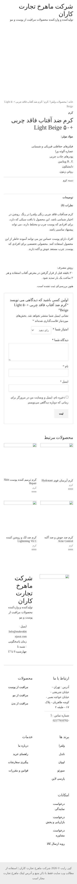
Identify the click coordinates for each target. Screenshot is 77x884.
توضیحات (68, 197)
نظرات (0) (67, 205)
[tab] (38, 197)
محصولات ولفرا (58, 101)
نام (65, 366)
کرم (46, 101)
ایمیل (64, 381)
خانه (71, 101)
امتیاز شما (60, 329)
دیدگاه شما (60, 340)
